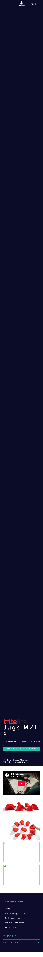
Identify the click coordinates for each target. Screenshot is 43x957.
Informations (14, 901)
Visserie (9, 936)
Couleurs (11, 942)
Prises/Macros (20, 760)
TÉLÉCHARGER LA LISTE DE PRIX (22, 748)
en (36, 4)
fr (32, 4)
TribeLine (7, 762)
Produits (7, 760)
